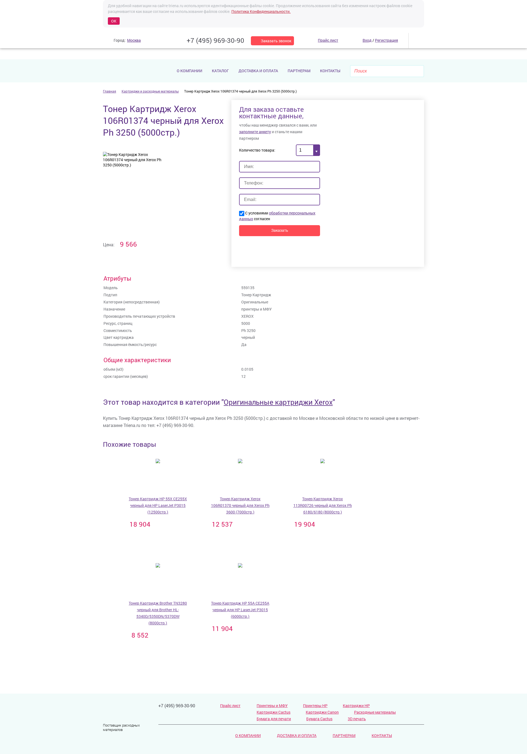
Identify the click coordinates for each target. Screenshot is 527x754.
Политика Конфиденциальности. (261, 11)
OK (113, 21)
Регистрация (386, 40)
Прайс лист (230, 705)
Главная (109, 91)
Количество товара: (257, 150)
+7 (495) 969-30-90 (215, 40)
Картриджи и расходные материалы (150, 91)
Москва (134, 40)
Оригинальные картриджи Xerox (278, 402)
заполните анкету (255, 131)
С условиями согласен (277, 215)
